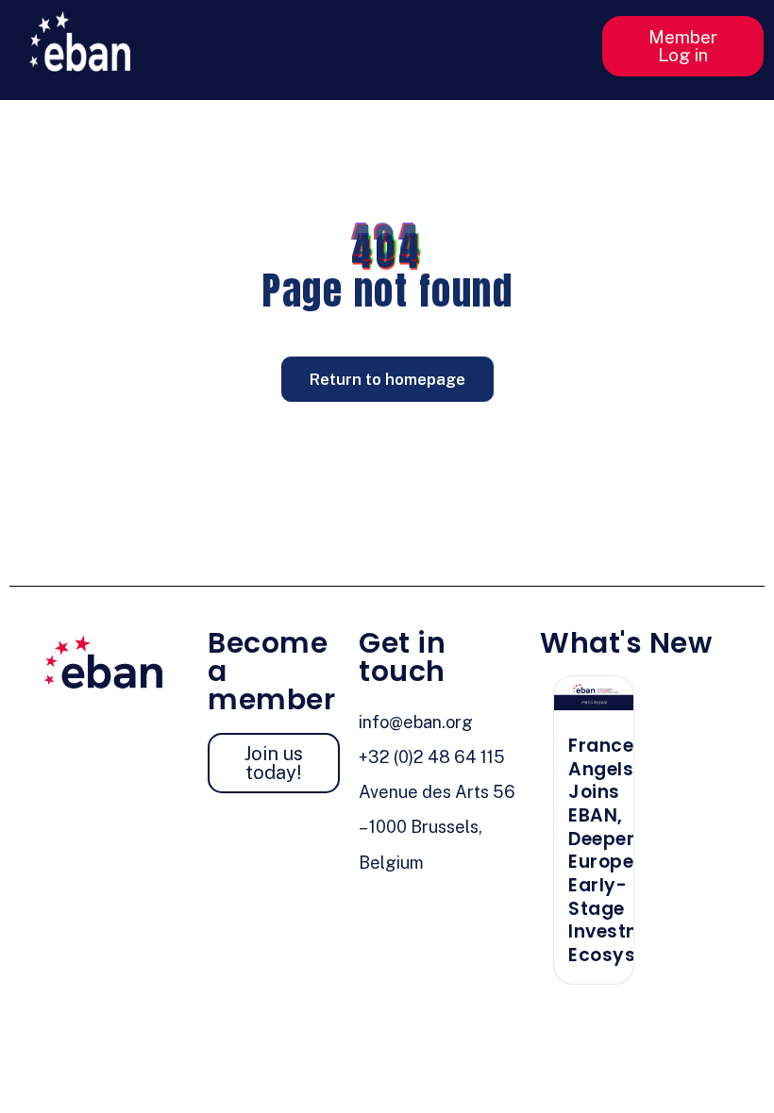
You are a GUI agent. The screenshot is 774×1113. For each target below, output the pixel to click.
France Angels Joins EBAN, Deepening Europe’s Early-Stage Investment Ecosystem (621, 850)
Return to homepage (387, 379)
